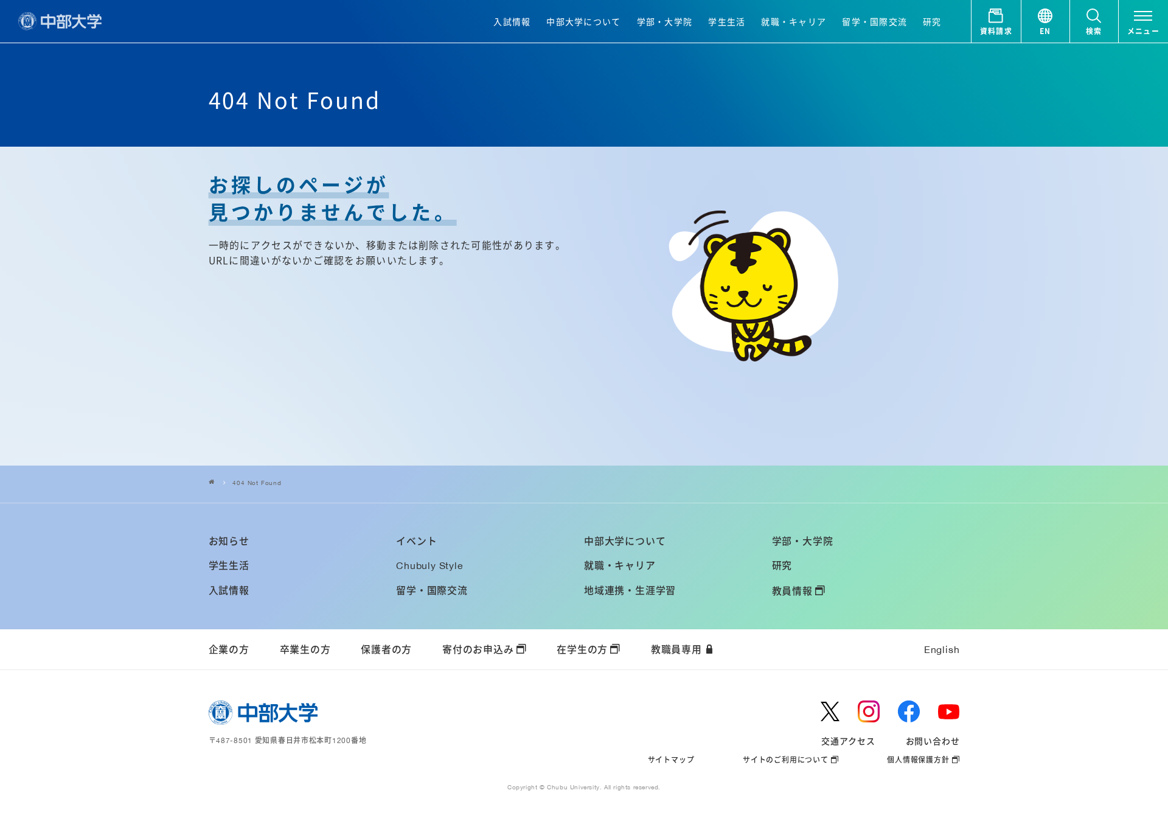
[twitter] (829, 711)
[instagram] (869, 711)
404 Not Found (256, 483)
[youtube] (949, 711)
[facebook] (909, 711)
